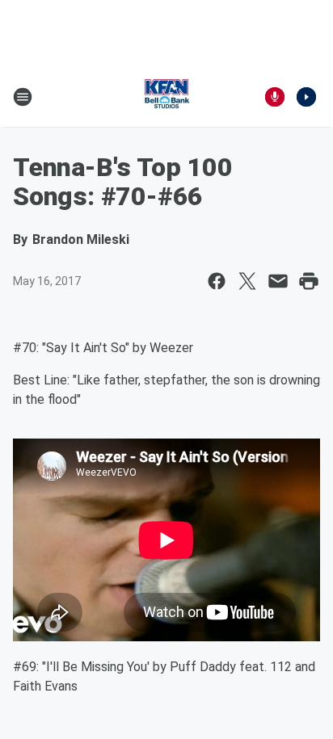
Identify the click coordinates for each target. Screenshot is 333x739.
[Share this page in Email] (278, 281)
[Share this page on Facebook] (216, 281)
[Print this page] (308, 281)
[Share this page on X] (247, 281)
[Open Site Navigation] (22, 97)
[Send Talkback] (275, 97)
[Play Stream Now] (306, 97)
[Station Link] (166, 97)
